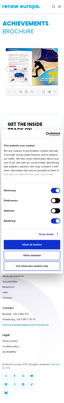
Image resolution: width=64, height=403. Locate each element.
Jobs (5, 292)
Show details (46, 234)
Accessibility (9, 351)
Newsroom (8, 287)
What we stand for (13, 276)
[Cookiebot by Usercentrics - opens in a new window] (46, 134)
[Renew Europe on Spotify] (23, 384)
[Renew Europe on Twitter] (6, 375)
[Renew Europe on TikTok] (31, 384)
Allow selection (32, 255)
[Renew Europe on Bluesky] (6, 392)
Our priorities (9, 281)
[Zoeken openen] (54, 7)
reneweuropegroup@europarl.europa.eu (25, 324)
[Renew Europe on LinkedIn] (23, 375)
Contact (7, 297)
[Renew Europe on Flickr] (6, 384)
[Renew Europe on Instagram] (14, 384)
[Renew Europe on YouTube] (31, 375)
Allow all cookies (32, 244)
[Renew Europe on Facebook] (14, 375)
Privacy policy (10, 341)
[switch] (55, 200)
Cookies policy (10, 346)
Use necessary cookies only (32, 266)
